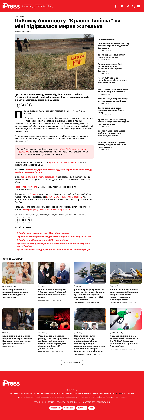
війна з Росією (60, 214)
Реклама (49, 402)
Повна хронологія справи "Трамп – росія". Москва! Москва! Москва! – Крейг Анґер (52, 293)
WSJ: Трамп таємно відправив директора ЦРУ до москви (113, 90)
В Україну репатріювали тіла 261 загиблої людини (43, 233)
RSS (91, 408)
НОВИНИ (27, 6)
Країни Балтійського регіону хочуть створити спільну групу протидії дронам (113, 121)
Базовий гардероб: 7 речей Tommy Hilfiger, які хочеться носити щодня (112, 144)
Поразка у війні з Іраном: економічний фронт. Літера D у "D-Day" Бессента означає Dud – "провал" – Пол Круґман (125, 341)
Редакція (38, 402)
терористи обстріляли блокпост (63, 162)
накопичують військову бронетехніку (64, 197)
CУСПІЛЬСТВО (19, 16)
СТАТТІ (39, 6)
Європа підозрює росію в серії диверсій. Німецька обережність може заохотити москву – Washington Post (124, 294)
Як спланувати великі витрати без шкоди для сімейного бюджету (15, 292)
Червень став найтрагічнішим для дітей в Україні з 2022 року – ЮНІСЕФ (54, 236)
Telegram (68, 408)
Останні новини (106, 39)
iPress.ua (33, 194)
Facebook (55, 408)
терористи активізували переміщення (39, 177)
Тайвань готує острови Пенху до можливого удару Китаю (113, 99)
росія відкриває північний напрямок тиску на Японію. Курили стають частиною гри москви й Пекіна (17, 340)
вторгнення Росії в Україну (76, 214)
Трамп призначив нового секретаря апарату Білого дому (111, 110)
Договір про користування (96, 402)
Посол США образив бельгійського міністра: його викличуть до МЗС (112, 80)
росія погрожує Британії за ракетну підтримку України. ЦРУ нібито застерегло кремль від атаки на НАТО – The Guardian (89, 294)
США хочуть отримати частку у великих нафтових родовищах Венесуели (113, 45)
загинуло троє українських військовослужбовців (46, 209)
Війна (48, 6)
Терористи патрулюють (26, 187)
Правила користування (69, 402)
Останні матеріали (12, 259)
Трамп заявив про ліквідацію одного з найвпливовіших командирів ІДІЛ (54, 249)
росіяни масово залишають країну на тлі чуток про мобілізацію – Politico (111, 133)
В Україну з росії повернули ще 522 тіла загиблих (42, 240)
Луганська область (22, 214)
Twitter (81, 408)
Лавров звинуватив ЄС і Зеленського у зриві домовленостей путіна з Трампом (110, 67)
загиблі (33, 214)
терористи (42, 214)
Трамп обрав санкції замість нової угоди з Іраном (112, 56)
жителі (50, 214)
